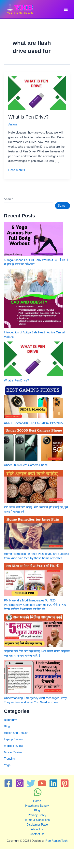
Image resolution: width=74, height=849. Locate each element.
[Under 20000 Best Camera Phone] (33, 444)
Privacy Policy (37, 815)
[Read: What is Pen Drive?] (37, 92)
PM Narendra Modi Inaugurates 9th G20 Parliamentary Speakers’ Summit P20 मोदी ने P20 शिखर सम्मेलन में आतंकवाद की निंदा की (35, 605)
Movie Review (13, 752)
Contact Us (37, 834)
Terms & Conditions (37, 819)
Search (8, 199)
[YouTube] (42, 783)
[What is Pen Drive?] (33, 358)
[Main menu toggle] (66, 9)
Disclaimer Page (37, 824)
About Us (37, 829)
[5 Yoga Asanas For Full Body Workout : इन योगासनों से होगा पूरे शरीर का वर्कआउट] (33, 239)
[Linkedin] (53, 783)
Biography (10, 719)
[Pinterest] (64, 783)
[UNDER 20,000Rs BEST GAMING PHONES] (33, 401)
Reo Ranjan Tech (56, 840)
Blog (7, 726)
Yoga (7, 765)
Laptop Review (13, 739)
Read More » (16, 170)
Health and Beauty (16, 732)
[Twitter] (30, 783)
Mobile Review (13, 745)
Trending (9, 758)
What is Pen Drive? (28, 117)
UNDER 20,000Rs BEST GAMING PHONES (33, 422)
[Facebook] (8, 783)
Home (37, 801)
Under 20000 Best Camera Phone (26, 465)
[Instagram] (19, 783)
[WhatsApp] (37, 792)
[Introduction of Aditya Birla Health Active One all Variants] (33, 298)
